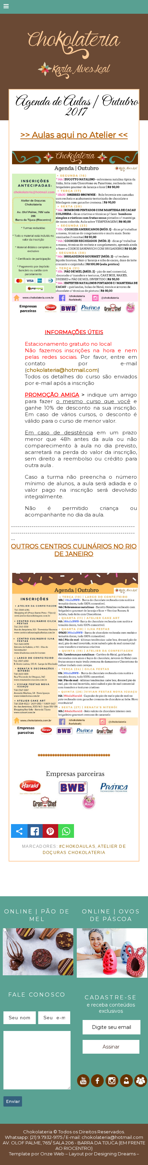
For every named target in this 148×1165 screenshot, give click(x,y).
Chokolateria (37, 1131)
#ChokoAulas (77, 846)
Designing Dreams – (116, 1153)
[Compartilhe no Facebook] (35, 831)
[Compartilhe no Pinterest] (51, 831)
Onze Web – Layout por (66, 1153)
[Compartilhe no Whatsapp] (66, 831)
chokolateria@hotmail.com (62, 370)
